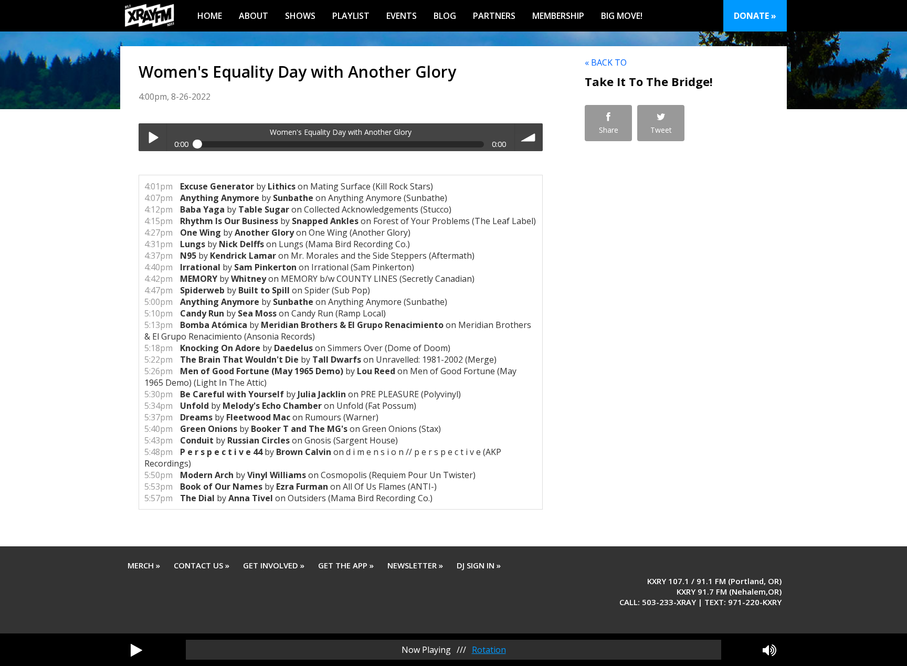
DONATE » (755, 16)
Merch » (144, 565)
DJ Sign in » (479, 565)
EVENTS (401, 16)
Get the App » (346, 565)
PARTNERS (494, 16)
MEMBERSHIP (558, 16)
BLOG (445, 16)
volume (529, 137)
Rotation (489, 650)
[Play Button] (136, 649)
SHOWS (300, 16)
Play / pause (152, 137)
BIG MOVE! (621, 16)
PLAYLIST (351, 16)
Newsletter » (415, 565)
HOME (209, 16)
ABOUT (253, 16)
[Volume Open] (769, 650)
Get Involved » (273, 565)
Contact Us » (201, 565)
